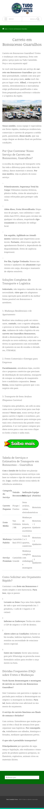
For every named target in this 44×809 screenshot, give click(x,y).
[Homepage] (22, 8)
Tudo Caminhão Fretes (12, 799)
